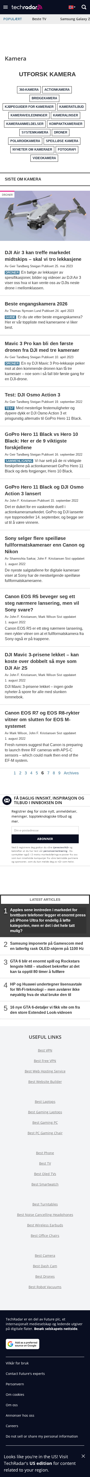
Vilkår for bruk (17, 1363)
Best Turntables (45, 1204)
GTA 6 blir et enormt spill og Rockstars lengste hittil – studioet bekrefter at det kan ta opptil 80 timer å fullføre (45, 966)
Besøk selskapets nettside (55, 1328)
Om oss (12, 1405)
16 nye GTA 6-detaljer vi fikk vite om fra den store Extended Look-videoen (45, 1010)
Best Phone (45, 1153)
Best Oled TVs (45, 1174)
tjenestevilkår (61, 847)
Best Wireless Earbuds (45, 1225)
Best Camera (45, 1255)
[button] (5, 7)
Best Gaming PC (45, 1122)
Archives (71, 773)
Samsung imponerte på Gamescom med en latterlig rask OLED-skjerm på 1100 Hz (47, 946)
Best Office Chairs (45, 1235)
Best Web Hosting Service (45, 1071)
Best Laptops (45, 1101)
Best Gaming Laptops (45, 1112)
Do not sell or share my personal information (42, 1436)
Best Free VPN (45, 1060)
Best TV (45, 1163)
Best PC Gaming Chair (45, 1133)
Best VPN (45, 1050)
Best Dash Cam (45, 1266)
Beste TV (39, 19)
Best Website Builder (45, 1081)
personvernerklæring (55, 851)
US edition (41, 1463)
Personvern (15, 1384)
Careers (12, 1426)
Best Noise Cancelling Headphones (45, 1214)
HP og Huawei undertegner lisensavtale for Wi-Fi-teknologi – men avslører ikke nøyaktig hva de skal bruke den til (46, 989)
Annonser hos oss (20, 1415)
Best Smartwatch (45, 1184)
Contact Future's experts (25, 1373)
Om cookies (15, 1394)
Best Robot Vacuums (45, 1287)
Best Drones (45, 1276)
